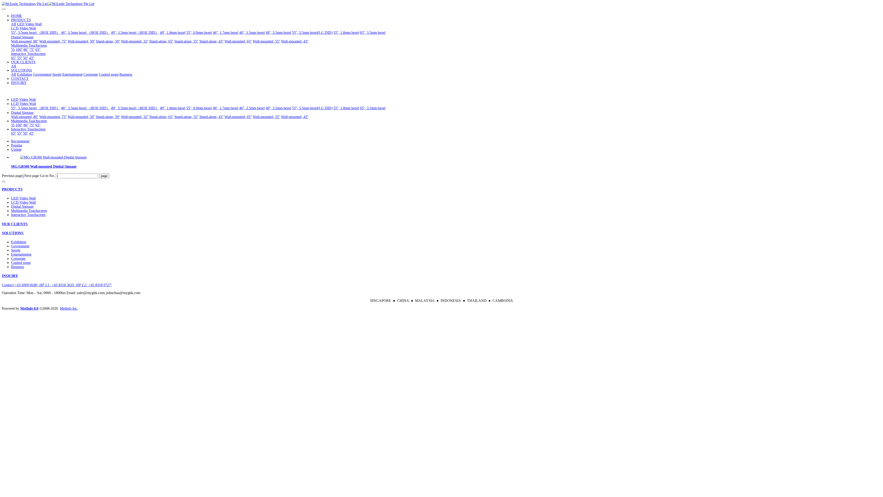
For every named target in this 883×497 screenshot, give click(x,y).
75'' (31, 125)
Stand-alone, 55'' (186, 117)
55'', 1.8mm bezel (346, 108)
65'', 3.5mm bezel (372, 108)
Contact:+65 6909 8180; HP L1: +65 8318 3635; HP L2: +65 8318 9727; (57, 285)
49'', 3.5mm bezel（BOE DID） (135, 108)
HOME (16, 16)
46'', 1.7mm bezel (225, 108)
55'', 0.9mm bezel (199, 108)
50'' (25, 133)
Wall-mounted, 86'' (24, 117)
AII (13, 24)
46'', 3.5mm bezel (252, 108)
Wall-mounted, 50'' (81, 117)
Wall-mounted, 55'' (266, 117)
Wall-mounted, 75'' (53, 117)
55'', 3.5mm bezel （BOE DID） (35, 108)
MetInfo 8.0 (29, 308)
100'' (19, 125)
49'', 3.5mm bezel (278, 108)
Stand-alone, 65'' (161, 117)
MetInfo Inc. (69, 308)
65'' (37, 125)
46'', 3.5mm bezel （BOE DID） (85, 108)
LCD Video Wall (23, 104)
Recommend (20, 141)
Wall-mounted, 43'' (294, 117)
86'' (26, 125)
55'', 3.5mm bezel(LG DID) (312, 108)
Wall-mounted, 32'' (134, 117)
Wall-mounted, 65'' (238, 117)
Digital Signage (22, 113)
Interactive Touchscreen (28, 129)
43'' (31, 133)
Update (16, 149)
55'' (19, 133)
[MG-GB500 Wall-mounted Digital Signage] (53, 157)
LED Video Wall (23, 99)
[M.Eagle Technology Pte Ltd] (441, 4)
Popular (16, 145)
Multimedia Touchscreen (29, 121)
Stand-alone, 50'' (108, 117)
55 (13, 125)
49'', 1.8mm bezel (172, 108)
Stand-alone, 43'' (211, 117)
